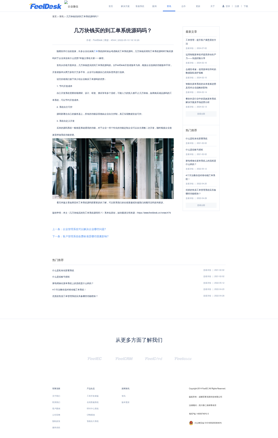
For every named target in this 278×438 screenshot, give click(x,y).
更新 (198, 6)
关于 (212, 6)
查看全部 (201, 113)
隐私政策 (56, 421)
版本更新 (125, 402)
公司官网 (56, 414)
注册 (237, 6)
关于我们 (56, 395)
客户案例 (56, 408)
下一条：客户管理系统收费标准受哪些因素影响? (80, 236)
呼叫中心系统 (93, 408)
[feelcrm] (123, 358)
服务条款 (56, 427)
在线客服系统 (93, 402)
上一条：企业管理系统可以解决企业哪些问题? (79, 229)
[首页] (45, 6)
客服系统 (140, 6)
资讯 (169, 6)
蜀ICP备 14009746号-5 (199, 413)
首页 (111, 6)
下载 (246, 6)
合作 (183, 6)
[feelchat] (183, 358)
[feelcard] (153, 358)
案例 (154, 6)
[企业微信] (71, 6)
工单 (96, 51)
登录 (228, 6)
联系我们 (56, 402)
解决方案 (125, 6)
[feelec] (94, 358)
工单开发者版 (93, 395)
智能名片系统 (93, 421)
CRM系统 (91, 414)
